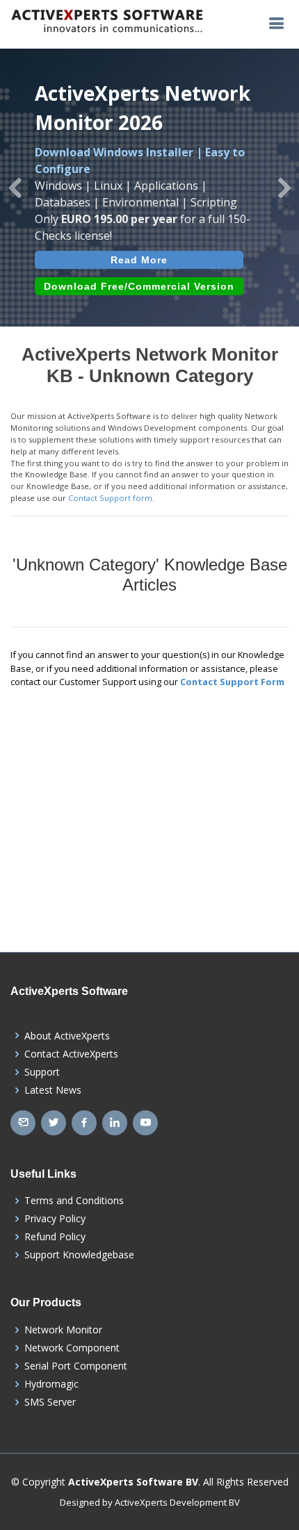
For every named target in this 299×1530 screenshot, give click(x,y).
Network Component (72, 1348)
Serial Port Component (75, 1366)
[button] (15, 188)
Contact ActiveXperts (71, 1054)
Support (42, 1072)
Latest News (52, 1090)
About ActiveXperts (67, 1036)
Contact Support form (110, 498)
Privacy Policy (55, 1219)
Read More (139, 259)
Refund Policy (55, 1237)
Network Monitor (63, 1330)
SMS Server (50, 1402)
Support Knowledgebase (79, 1255)
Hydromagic (51, 1384)
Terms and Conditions (74, 1201)
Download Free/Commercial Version (139, 286)
